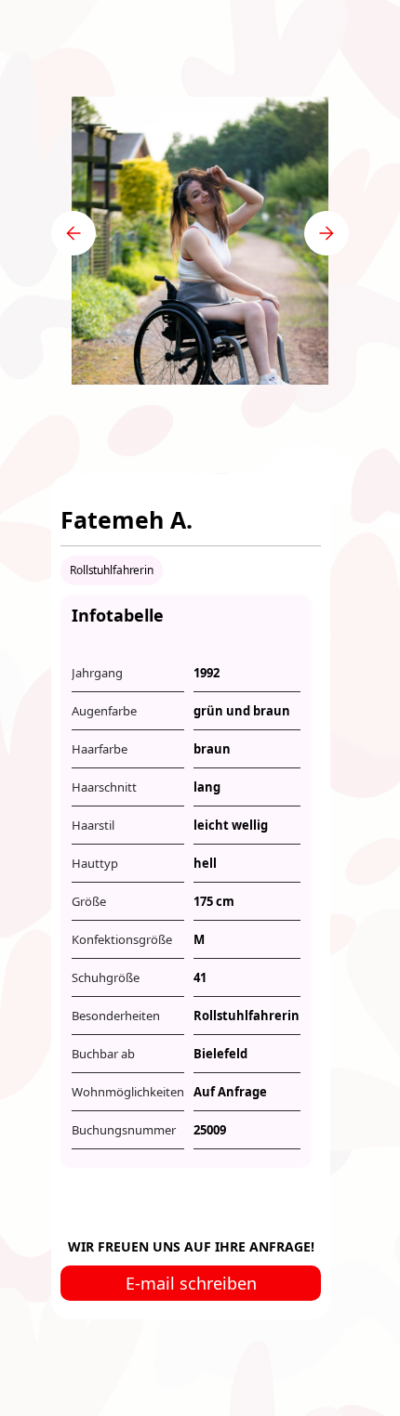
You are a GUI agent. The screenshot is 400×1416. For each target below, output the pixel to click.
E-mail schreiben (191, 1283)
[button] (73, 233)
